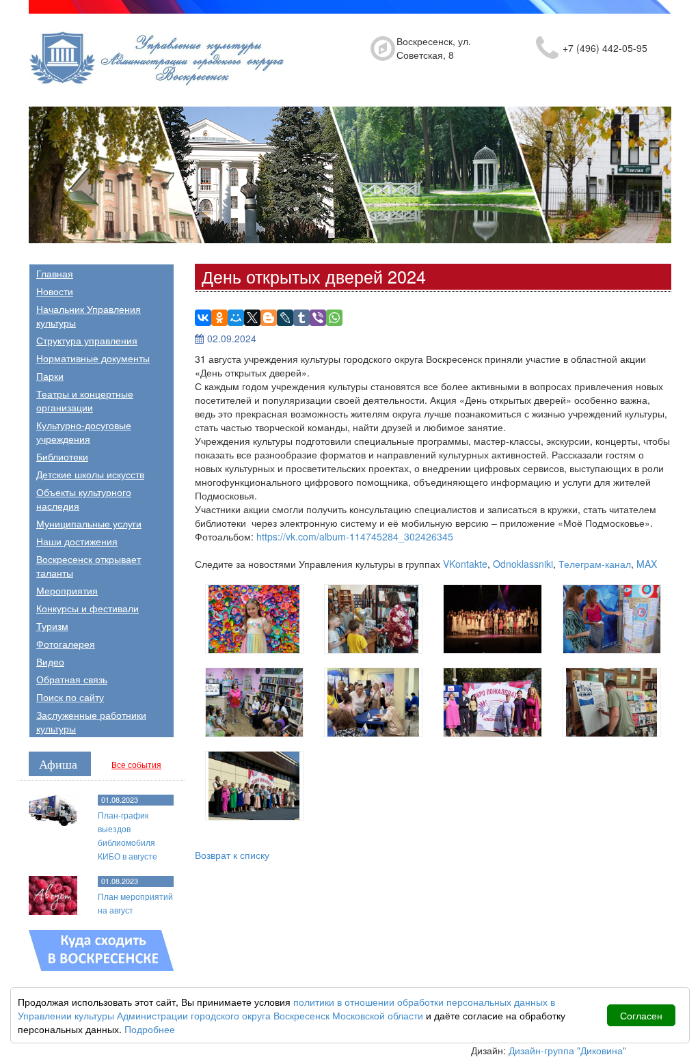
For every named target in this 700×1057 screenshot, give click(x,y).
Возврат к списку (232, 855)
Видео (50, 661)
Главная (54, 273)
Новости (54, 291)
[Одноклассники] (219, 318)
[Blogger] (268, 318)
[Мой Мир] (236, 318)
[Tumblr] (301, 318)
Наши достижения (77, 541)
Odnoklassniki (523, 564)
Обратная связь (71, 679)
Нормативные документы (93, 358)
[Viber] (318, 318)
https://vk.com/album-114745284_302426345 (354, 536)
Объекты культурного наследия (83, 498)
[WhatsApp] (334, 318)
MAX (646, 564)
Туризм (52, 626)
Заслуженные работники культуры (91, 721)
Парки (50, 376)
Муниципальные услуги (89, 523)
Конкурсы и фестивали (87, 608)
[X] (252, 318)
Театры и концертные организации (84, 400)
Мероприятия (67, 590)
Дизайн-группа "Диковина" (567, 1050)
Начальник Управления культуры (88, 315)
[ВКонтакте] (203, 318)
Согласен (641, 1015)
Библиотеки (62, 456)
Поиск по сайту (70, 697)
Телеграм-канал (594, 564)
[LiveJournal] (285, 318)
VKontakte (465, 564)
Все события (136, 764)
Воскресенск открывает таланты (88, 565)
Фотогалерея (65, 643)
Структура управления (86, 340)
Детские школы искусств (90, 474)
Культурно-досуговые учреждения (83, 431)
